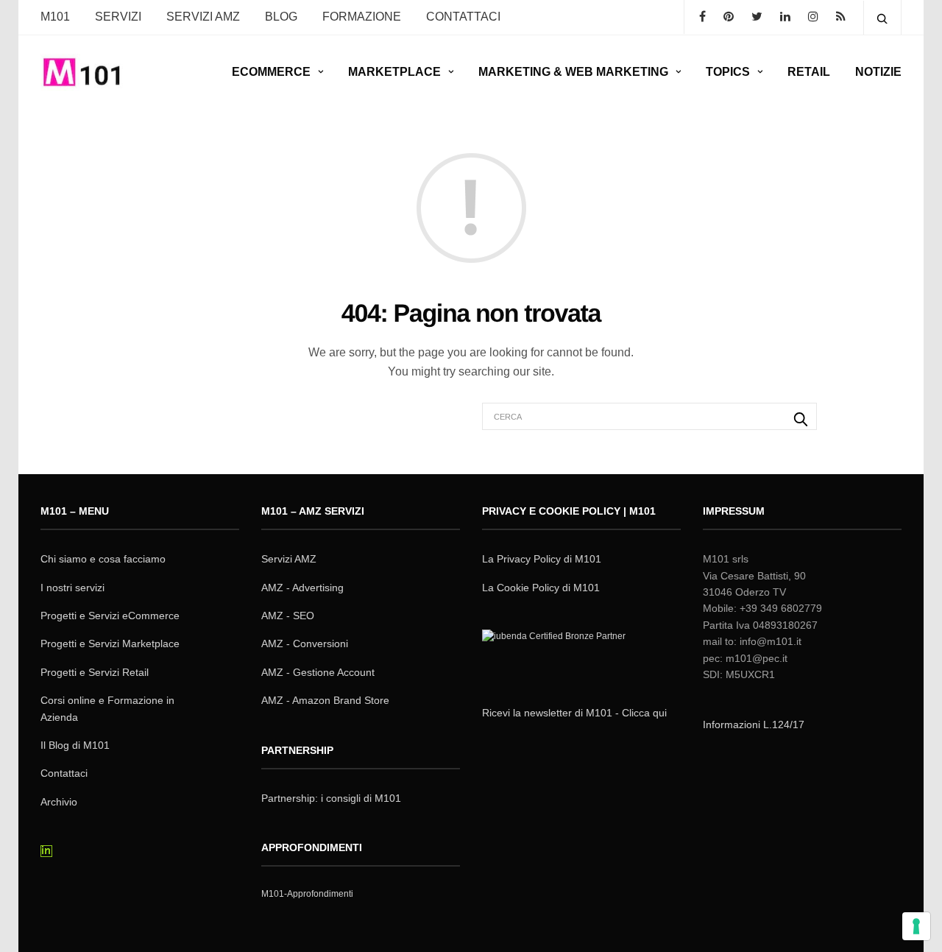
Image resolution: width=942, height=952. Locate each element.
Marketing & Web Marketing (573, 72)
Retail (808, 72)
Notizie (878, 72)
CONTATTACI (463, 16)
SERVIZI (118, 16)
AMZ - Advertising (302, 587)
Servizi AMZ (203, 16)
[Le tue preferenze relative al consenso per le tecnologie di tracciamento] (916, 926)
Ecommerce (271, 72)
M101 (55, 16)
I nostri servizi (72, 587)
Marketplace (394, 72)
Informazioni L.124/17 (753, 724)
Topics (728, 72)
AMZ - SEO (287, 615)
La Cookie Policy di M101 (541, 587)
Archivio (58, 802)
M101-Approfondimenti (307, 894)
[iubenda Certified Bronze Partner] (557, 655)
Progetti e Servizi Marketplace (110, 643)
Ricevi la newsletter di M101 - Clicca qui (574, 713)
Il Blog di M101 (75, 745)
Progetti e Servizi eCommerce (110, 615)
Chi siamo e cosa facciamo (103, 559)
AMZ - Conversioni (304, 643)
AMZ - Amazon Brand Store (325, 700)
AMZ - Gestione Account (318, 672)
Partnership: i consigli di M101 (331, 798)
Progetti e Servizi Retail (94, 672)
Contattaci (64, 773)
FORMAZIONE (361, 16)
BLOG (281, 16)
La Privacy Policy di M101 (541, 559)
